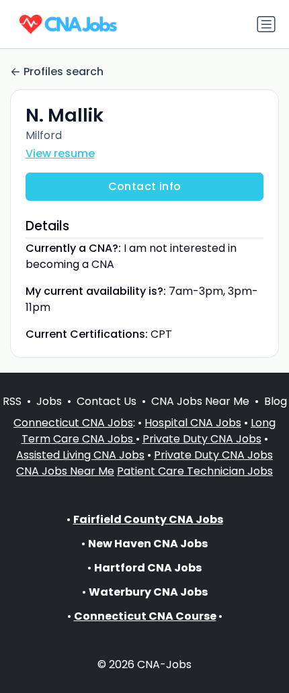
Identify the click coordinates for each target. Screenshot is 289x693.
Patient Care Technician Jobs (195, 471)
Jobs (49, 401)
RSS (12, 401)
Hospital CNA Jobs (192, 422)
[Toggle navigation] (266, 24)
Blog (275, 401)
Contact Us (106, 401)
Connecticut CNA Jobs (73, 422)
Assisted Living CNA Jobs (80, 455)
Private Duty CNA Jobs (201, 439)
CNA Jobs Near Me (200, 401)
